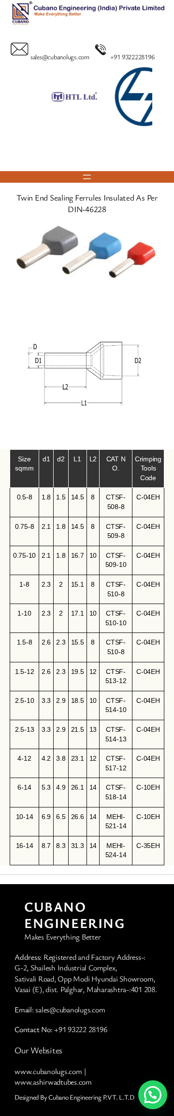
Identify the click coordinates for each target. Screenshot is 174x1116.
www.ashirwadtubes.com (53, 1081)
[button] (74, 151)
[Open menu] (87, 177)
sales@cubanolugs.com (59, 56)
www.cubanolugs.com (48, 1071)
